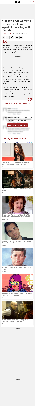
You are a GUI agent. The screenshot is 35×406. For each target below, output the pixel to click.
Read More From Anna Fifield (16, 103)
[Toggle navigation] (2, 1)
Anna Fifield (7, 34)
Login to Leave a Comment (17, 125)
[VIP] (32, 1)
